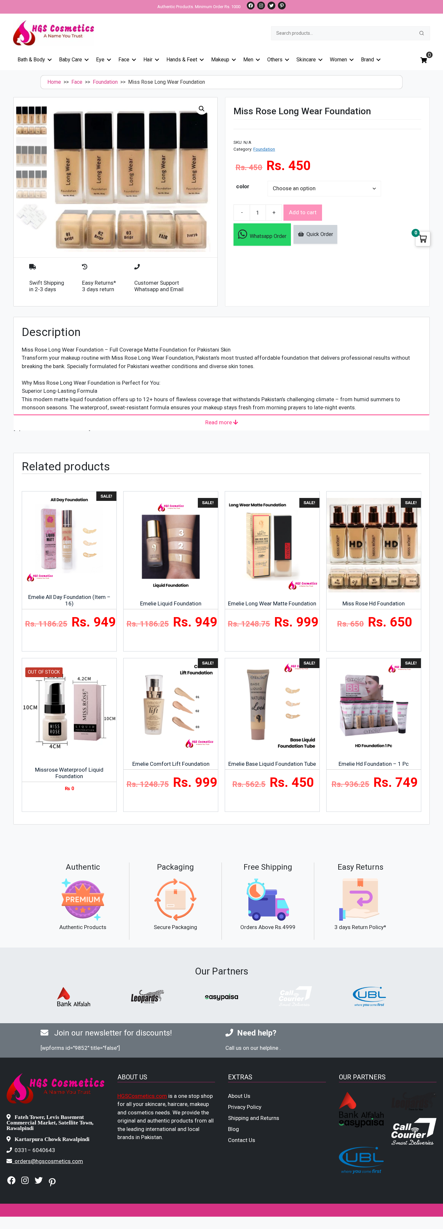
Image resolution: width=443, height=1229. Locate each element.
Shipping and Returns (253, 1118)
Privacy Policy (244, 1107)
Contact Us (241, 1140)
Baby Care (70, 59)
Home (54, 82)
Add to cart (303, 212)
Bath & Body (31, 59)
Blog (233, 1129)
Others (274, 59)
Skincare (306, 59)
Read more (219, 422)
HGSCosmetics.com (142, 1096)
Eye (100, 59)
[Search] (421, 33)
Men (248, 59)
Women (338, 59)
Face (123, 59)
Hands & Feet (181, 59)
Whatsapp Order (266, 236)
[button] (202, 109)
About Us (239, 1096)
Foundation (105, 82)
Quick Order (318, 234)
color (242, 186)
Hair (147, 59)
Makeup (220, 59)
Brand (367, 59)
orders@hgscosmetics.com (49, 1161)
